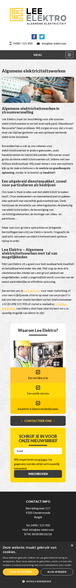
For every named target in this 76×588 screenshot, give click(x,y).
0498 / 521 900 (23, 43)
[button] (38, 581)
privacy (42, 459)
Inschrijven (38, 474)
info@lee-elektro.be (54, 43)
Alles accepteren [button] (20, 571)
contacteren (32, 290)
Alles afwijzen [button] (57, 571)
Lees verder (65, 565)
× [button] (71, 545)
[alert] (38, 565)
